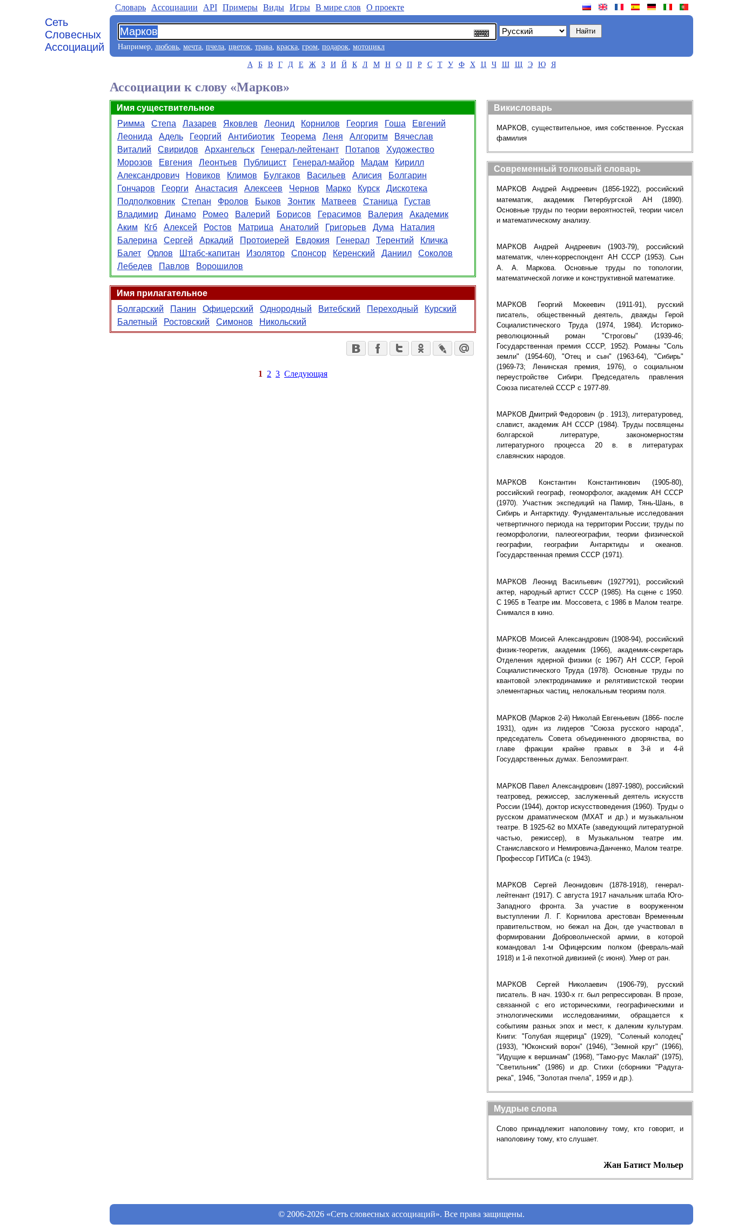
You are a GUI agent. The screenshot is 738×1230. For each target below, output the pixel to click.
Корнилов (320, 123)
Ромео (216, 214)
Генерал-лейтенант (300, 149)
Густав (417, 201)
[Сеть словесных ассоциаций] (587, 7)
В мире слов (338, 7)
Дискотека (406, 188)
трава (263, 47)
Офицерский (228, 308)
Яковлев (240, 123)
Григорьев (345, 227)
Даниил (396, 253)
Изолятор (265, 253)
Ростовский (187, 321)
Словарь (130, 7)
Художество (410, 149)
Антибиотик (251, 136)
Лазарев (200, 123)
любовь (167, 47)
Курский (441, 308)
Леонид (279, 123)
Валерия (385, 214)
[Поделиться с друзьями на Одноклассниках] (421, 348)
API (210, 7)
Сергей (178, 240)
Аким (127, 227)
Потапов (362, 149)
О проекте (385, 7)
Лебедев (134, 266)
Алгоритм (369, 136)
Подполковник (146, 201)
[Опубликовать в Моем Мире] (464, 348)
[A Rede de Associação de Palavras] (685, 7)
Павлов (174, 266)
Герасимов (339, 214)
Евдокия (313, 240)
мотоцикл (369, 47)
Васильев (326, 175)
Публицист (265, 162)
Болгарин (407, 175)
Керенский (354, 253)
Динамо (180, 214)
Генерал (353, 240)
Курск (369, 188)
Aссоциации (174, 7)
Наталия (417, 227)
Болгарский (140, 308)
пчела (215, 47)
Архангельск (229, 149)
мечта (192, 47)
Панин (183, 308)
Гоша (395, 123)
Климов (242, 175)
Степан (196, 201)
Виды (273, 7)
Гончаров (136, 188)
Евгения (175, 162)
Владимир (137, 214)
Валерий (252, 214)
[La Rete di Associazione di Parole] (668, 7)
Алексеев (263, 188)
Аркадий (216, 240)
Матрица (255, 227)
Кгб (150, 227)
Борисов (294, 214)
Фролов (233, 201)
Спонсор (308, 253)
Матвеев (339, 201)
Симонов (234, 321)
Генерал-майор (323, 162)
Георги (175, 188)
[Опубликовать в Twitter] (399, 348)
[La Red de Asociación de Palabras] (636, 7)
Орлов (160, 253)
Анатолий (299, 227)
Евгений (429, 123)
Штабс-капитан (209, 253)
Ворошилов (219, 266)
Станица (380, 201)
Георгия (362, 123)
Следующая (305, 373)
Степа (163, 123)
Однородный (286, 308)
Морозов (134, 162)
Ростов (218, 227)
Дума (383, 227)
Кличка (434, 240)
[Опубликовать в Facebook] (377, 348)
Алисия (367, 175)
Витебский (339, 308)
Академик (429, 214)
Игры (300, 7)
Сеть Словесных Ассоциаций (74, 34)
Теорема (298, 136)
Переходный (392, 308)
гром (310, 47)
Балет (129, 253)
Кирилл (409, 162)
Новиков (203, 175)
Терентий (395, 240)
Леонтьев (218, 162)
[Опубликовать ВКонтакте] (356, 348)
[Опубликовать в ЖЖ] (442, 348)
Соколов (435, 253)
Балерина (137, 240)
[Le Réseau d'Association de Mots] (620, 7)
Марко (338, 188)
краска (287, 47)
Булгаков (282, 175)
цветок (240, 47)
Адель (171, 136)
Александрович (148, 175)
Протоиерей (264, 240)
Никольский (282, 321)
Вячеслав (413, 136)
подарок (335, 47)
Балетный (137, 321)
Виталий (134, 149)
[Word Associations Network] (604, 7)
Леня (333, 136)
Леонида (134, 136)
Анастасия (216, 188)
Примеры (240, 7)
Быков (268, 201)
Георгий (206, 136)
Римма (131, 123)
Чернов (304, 188)
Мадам (374, 162)
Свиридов (178, 149)
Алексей (180, 227)
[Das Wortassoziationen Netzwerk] (652, 7)
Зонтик (301, 201)
